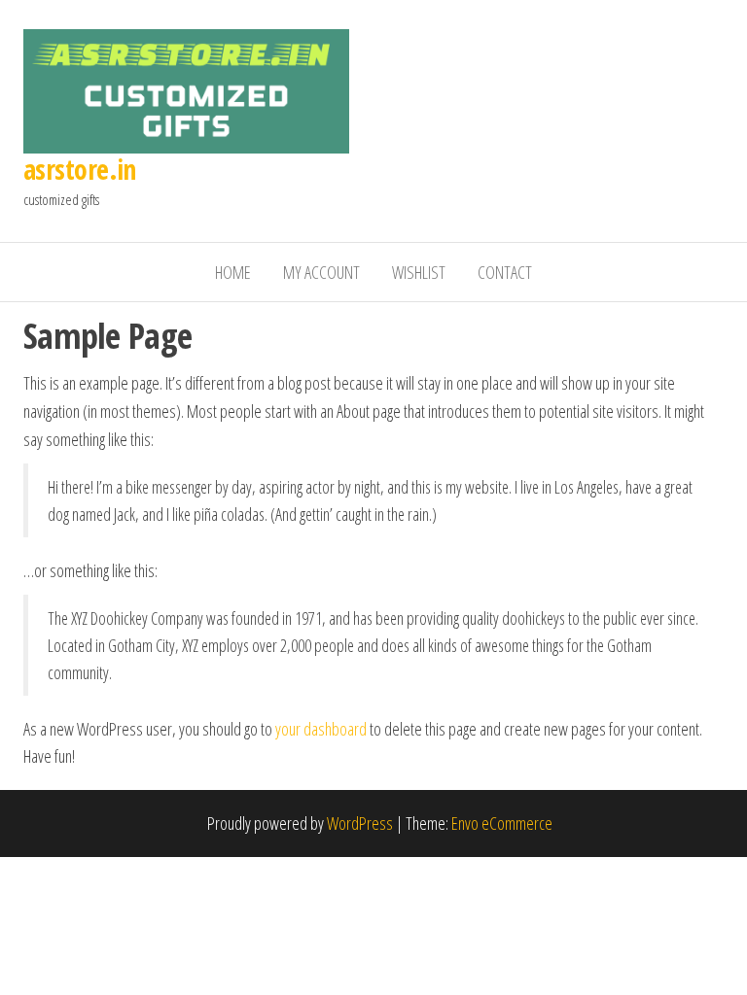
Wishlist (418, 272)
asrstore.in (79, 169)
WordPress (360, 823)
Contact (505, 272)
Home (233, 272)
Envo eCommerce (501, 823)
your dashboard (321, 728)
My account (321, 272)
